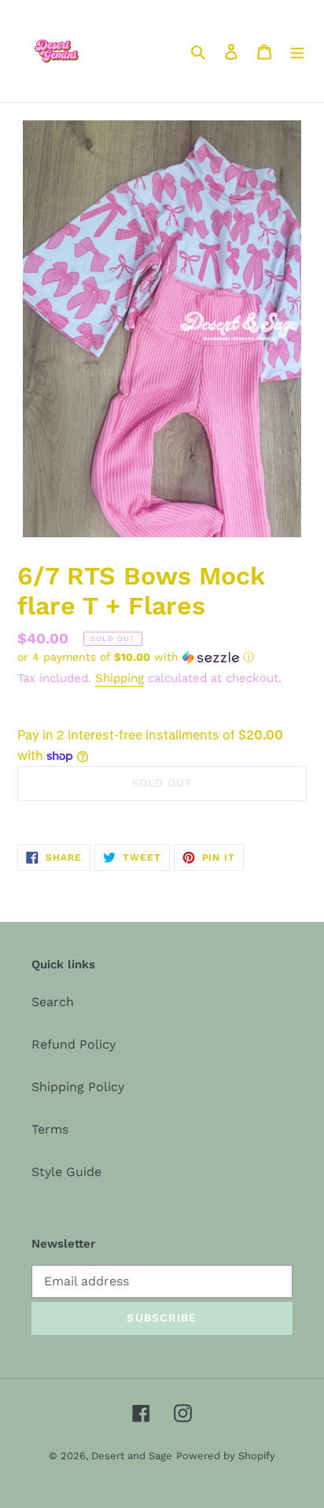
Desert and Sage (131, 1456)
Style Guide (66, 1171)
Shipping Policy (77, 1086)
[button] (135, 657)
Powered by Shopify (225, 1456)
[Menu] (297, 51)
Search (52, 1001)
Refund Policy (73, 1044)
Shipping (119, 678)
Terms (49, 1129)
